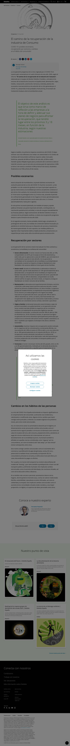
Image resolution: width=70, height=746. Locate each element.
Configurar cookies (35, 390)
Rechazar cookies (35, 387)
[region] (35, 372)
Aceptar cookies (35, 383)
